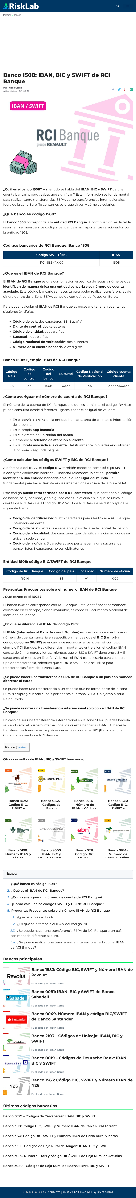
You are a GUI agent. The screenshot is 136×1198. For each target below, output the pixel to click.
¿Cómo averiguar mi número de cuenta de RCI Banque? (54, 897)
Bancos (17, 15)
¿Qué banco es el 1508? (31, 917)
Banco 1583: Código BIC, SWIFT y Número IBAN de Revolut (82, 972)
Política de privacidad (77, 1192)
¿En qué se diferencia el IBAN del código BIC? (50, 924)
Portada (7, 15)
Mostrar (22, 747)
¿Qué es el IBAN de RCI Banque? (35, 891)
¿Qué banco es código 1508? (32, 884)
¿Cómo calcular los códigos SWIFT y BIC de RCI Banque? (55, 904)
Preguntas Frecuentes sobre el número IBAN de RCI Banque (58, 911)
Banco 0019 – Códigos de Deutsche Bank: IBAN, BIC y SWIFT (79, 1060)
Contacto (54, 1192)
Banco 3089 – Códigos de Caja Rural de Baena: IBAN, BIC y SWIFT (56, 1166)
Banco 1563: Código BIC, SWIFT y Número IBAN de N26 (82, 1083)
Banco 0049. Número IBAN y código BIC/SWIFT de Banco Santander (79, 1016)
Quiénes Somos (103, 1192)
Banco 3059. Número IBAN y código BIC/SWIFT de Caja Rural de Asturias (62, 1156)
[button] (118, 6)
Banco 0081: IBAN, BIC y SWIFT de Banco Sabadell (73, 994)
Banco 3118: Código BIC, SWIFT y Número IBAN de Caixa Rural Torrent (60, 1126)
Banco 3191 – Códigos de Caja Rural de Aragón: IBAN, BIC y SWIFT (56, 1146)
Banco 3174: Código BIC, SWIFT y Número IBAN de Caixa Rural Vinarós (60, 1136)
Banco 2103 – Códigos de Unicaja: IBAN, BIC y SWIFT (77, 1038)
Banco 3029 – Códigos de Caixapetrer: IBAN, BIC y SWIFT (49, 1116)
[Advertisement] (68, 45)
